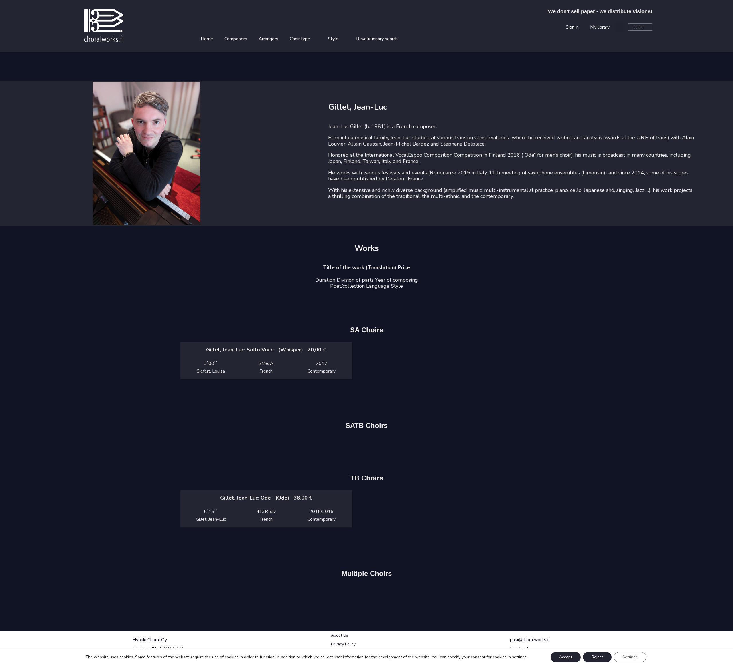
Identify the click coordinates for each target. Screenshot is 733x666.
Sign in (572, 27)
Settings (630, 657)
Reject (597, 657)
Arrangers (268, 39)
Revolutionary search (377, 39)
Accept (565, 657)
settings (519, 657)
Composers (235, 39)
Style (333, 39)
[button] (620, 27)
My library (600, 27)
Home (207, 39)
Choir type (300, 39)
